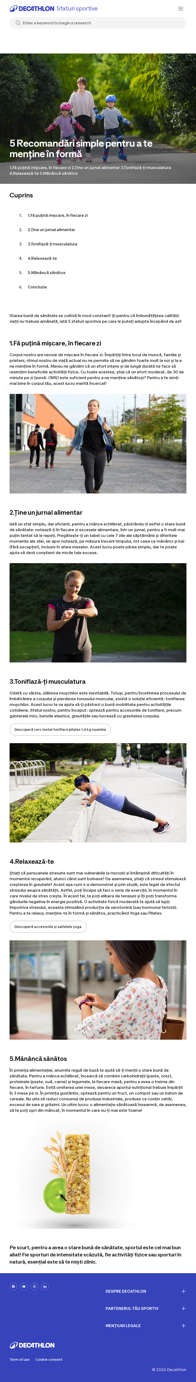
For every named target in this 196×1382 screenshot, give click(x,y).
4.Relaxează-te (42, 258)
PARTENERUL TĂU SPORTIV (132, 1308)
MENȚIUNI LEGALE (123, 1325)
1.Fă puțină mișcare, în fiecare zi (58, 215)
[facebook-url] (13, 1286)
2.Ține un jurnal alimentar (51, 229)
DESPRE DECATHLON (126, 1291)
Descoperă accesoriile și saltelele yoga (48, 927)
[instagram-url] (34, 1286)
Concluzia (37, 287)
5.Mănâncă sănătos (46, 272)
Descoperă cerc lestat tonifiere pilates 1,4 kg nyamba (60, 729)
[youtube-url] (24, 1286)
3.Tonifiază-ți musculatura (52, 244)
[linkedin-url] (45, 1286)
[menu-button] (180, 8)
